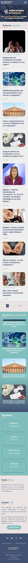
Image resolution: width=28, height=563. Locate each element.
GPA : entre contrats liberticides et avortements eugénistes (13, 292)
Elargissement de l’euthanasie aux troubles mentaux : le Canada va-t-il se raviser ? (14, 61)
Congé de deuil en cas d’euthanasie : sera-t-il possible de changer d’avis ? (13, 153)
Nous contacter (6, 543)
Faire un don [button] (14, 527)
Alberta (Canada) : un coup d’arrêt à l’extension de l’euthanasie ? (13, 262)
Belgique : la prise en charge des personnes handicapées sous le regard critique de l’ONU (13, 230)
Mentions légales (21, 543)
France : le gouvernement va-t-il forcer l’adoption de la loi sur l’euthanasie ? (13, 123)
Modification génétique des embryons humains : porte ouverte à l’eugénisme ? (13, 92)
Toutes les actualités (18, 315)
